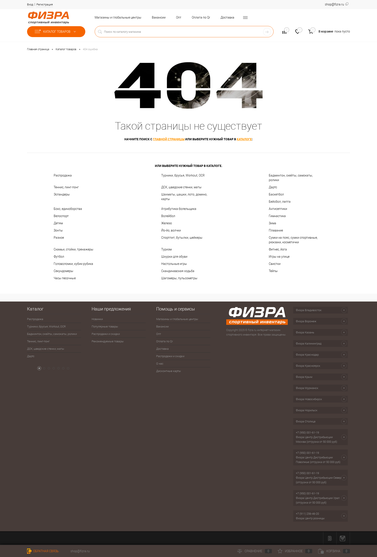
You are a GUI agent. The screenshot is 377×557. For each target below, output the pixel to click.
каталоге (244, 139)
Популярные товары (105, 326)
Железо (166, 223)
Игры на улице (279, 256)
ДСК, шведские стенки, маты (181, 187)
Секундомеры (63, 271)
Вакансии (159, 17)
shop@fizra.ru (80, 551)
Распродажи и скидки (106, 334)
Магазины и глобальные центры (118, 17)
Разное (59, 237)
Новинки (97, 319)
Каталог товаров (57, 31)
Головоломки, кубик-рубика (73, 264)
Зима (272, 223)
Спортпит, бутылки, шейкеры (181, 237)
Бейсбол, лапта (280, 201)
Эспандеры (62, 194)
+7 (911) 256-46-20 (307, 513)
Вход (30, 4)
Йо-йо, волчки (171, 230)
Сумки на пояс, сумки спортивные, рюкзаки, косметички (293, 240)
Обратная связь (46, 551)
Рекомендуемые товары (108, 341)
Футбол (59, 256)
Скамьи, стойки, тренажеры (73, 249)
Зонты (58, 230)
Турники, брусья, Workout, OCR (183, 175)
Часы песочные (65, 278)
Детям (58, 223)
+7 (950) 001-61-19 (307, 432)
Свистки (275, 264)
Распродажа (63, 175)
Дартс (273, 187)
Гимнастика (277, 216)
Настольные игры (174, 264)
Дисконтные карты (168, 371)
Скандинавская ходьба (177, 271)
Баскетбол (276, 194)
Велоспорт (61, 216)
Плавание (276, 230)
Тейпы (273, 271)
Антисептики (278, 209)
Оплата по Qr (201, 17)
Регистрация (44, 4)
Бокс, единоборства (68, 209)
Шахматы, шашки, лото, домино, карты (184, 197)
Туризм (166, 249)
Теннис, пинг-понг (66, 187)
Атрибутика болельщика (178, 209)
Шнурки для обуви (174, 256)
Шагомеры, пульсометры (179, 278)
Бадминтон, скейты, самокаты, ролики (291, 178)
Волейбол (168, 216)
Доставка (227, 17)
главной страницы (169, 139)
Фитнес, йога (278, 249)
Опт (178, 17)
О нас (159, 363)
